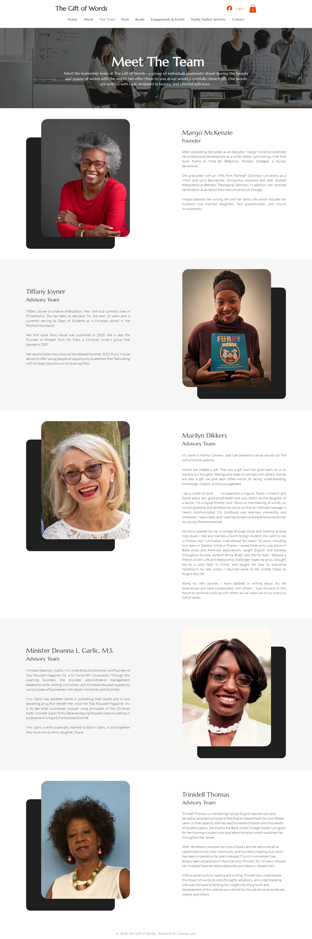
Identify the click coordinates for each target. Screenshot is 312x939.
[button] (252, 8)
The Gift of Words (81, 8)
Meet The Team (156, 62)
